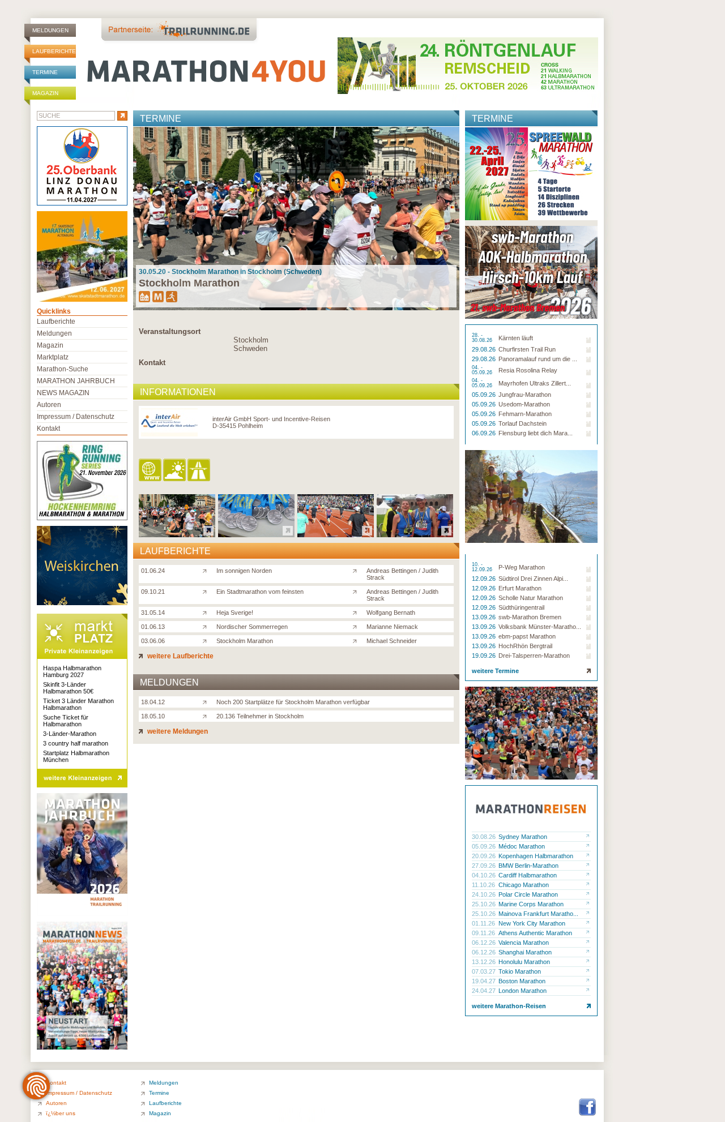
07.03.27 (484, 971)
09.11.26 (484, 933)
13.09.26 (484, 617)
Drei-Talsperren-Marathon (534, 655)
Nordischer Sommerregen (252, 626)
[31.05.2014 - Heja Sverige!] (335, 534)
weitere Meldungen (177, 731)
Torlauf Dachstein (522, 423)
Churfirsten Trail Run (527, 349)
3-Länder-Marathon (69, 733)
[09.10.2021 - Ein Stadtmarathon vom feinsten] (256, 534)
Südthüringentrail (521, 607)
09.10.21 (153, 591)
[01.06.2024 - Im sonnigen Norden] (177, 534)
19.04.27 (484, 981)
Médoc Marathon (521, 846)
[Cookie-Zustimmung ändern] (36, 1085)
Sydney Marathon (522, 836)
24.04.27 (484, 990)
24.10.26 (484, 894)
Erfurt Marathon (519, 588)
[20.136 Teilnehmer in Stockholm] (207, 715)
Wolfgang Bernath (390, 612)
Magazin (45, 93)
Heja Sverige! (234, 612)
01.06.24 (153, 570)
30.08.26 (484, 836)
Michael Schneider (391, 640)
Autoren (49, 405)
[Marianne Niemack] (357, 626)
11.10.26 (484, 884)
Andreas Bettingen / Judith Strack (402, 574)
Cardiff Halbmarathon (527, 875)
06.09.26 (484, 433)
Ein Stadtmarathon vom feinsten (260, 591)
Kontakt (152, 362)
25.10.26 (484, 904)
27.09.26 (484, 865)
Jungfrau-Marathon (524, 394)
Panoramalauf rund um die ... (537, 359)
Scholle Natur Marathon (530, 597)
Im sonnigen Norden (244, 570)
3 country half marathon (75, 743)
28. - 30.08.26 (483, 338)
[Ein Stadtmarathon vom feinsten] (207, 591)
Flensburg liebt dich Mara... (535, 433)
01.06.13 (153, 626)
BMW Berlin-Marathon (528, 865)
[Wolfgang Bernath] (357, 612)
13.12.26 (484, 961)
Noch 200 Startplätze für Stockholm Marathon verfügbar (293, 702)
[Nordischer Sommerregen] (207, 626)
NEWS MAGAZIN (63, 393)
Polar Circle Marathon (528, 894)
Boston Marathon (521, 981)
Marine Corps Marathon (531, 904)
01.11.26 (484, 923)
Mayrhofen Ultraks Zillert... (534, 383)
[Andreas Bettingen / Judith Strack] (357, 570)
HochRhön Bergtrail (525, 646)
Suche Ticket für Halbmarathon (65, 720)
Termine (45, 72)
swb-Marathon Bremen (529, 617)
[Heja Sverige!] (207, 612)
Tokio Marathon (519, 971)
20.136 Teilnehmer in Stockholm (260, 716)
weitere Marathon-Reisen (509, 1006)
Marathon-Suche (62, 369)
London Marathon (522, 990)
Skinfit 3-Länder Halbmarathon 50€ (68, 688)
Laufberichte (54, 51)
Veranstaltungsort (170, 331)
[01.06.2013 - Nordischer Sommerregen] (415, 534)
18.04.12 (153, 702)
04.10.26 (484, 875)
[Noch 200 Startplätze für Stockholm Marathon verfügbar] (207, 701)
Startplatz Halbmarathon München (76, 756)
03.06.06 (153, 640)
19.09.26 (484, 655)
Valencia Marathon (523, 942)
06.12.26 (484, 942)
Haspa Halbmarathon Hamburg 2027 (72, 671)
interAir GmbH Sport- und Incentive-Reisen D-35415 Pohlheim (271, 422)
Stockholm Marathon (244, 640)
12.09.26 (484, 578)
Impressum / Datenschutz (75, 417)
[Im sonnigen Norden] (207, 570)
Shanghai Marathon (525, 952)
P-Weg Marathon (521, 567)
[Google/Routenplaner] (199, 471)
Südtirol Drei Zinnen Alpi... (533, 578)
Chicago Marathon (523, 884)
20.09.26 (484, 856)
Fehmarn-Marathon (525, 413)
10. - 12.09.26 (483, 567)
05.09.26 (484, 394)
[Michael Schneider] (357, 640)
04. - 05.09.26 (483, 370)
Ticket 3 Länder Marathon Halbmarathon (78, 704)
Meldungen (50, 30)
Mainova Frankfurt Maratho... (538, 913)
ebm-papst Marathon (527, 636)
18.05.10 (153, 716)
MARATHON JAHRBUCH (76, 381)
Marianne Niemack (392, 626)
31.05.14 (153, 612)
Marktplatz (53, 357)
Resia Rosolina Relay (527, 370)
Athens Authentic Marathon (535, 933)
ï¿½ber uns (60, 1113)
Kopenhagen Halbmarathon (535, 856)
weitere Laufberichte (180, 656)
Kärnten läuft (515, 338)
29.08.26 (484, 349)
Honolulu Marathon (524, 961)
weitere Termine (495, 670)
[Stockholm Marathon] (207, 640)
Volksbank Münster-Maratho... (539, 626)
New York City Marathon (531, 923)
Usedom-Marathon (524, 404)
